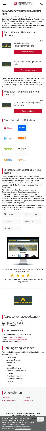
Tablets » (7, 221)
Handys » (29, 221)
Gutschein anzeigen (27, 52)
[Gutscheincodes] (23, 3)
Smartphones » (31, 214)
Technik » (7, 228)
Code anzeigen (27, 111)
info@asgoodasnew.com (18, 339)
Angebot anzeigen (28, 70)
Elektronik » (8, 214)
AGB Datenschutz (8, 401)
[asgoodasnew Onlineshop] (23, 251)
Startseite (5, 397)
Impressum (27, 401)
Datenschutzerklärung (23, 429)
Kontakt (26, 397)
